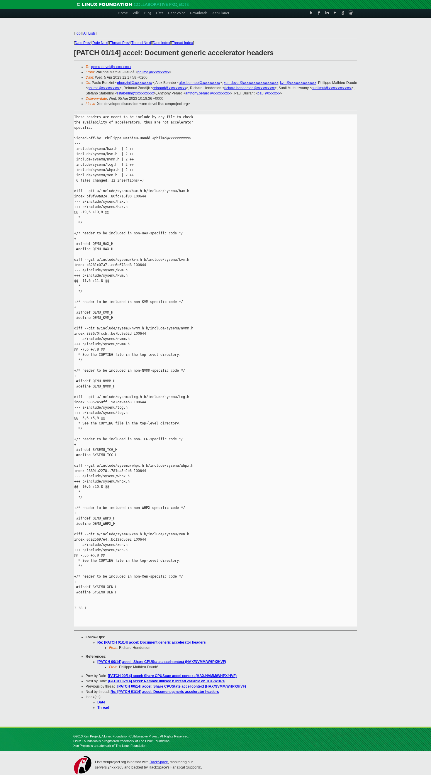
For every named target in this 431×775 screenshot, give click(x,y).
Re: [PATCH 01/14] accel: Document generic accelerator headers (151, 642)
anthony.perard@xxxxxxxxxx (207, 93)
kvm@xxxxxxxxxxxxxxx (298, 83)
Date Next (100, 43)
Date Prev (83, 43)
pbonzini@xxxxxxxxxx (134, 83)
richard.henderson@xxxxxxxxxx (249, 88)
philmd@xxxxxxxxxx (153, 72)
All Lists (89, 33)
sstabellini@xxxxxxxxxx (135, 93)
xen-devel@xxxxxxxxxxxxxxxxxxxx (251, 83)
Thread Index (182, 43)
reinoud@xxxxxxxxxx (169, 88)
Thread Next (141, 43)
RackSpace (159, 762)
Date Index (161, 43)
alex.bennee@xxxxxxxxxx (199, 83)
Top (78, 33)
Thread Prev (120, 43)
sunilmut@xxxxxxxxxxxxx (332, 88)
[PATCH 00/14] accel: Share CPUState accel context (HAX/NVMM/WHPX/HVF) (161, 662)
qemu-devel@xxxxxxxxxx (111, 67)
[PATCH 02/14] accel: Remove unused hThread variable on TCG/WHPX (166, 681)
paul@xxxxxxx (268, 93)
